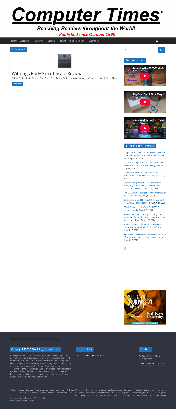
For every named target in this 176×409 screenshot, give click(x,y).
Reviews (39, 41)
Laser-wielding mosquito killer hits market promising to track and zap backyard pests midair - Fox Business (142, 185)
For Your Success (103, 393)
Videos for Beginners (158, 393)
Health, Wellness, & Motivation (72, 390)
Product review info (143, 395)
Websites (34, 393)
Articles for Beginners (139, 393)
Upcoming (24, 393)
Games (146, 390)
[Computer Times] (88, 21)
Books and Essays (115, 390)
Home (14, 41)
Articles (24, 41)
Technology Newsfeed (141, 145)
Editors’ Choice (100, 390)
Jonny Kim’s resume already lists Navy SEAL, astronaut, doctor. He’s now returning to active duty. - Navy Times (144, 217)
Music (153, 390)
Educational (137, 390)
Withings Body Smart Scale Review (47, 73)
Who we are (100, 395)
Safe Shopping (79, 395)
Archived (42, 393)
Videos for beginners (64, 393)
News (63, 41)
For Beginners (76, 41)
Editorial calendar (159, 395)
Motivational (90, 393)
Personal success (41, 390)
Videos (51, 41)
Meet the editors (113, 395)
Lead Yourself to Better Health (89, 355)
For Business (79, 393)
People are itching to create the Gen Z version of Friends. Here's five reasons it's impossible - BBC (144, 155)
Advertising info (127, 395)
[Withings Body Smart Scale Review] (65, 55)
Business (29, 390)
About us (94, 41)
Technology (54, 390)
